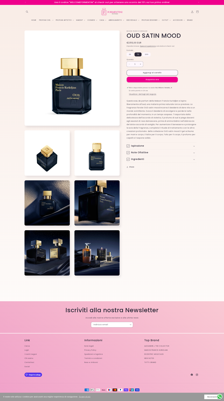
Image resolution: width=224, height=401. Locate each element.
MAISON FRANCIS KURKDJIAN (156, 350)
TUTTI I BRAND (150, 362)
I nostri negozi (30, 354)
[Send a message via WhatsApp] (219, 396)
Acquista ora (152, 79)
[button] (27, 11)
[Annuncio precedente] (25, 2)
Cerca (27, 346)
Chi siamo (28, 358)
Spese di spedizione (148, 46)
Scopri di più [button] (84, 397)
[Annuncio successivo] (198, 2)
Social (27, 366)
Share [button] (131, 167)
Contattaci (29, 362)
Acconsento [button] (212, 397)
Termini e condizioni (93, 358)
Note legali (89, 346)
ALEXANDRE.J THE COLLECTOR (156, 346)
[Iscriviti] (130, 324)
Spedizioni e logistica (93, 354)
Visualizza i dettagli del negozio (142, 94)
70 (138, 54)
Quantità (130, 59)
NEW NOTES (149, 358)
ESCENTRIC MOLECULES (154, 354)
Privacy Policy (90, 350)
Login (26, 350)
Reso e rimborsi (91, 362)
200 (148, 54)
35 (131, 54)
